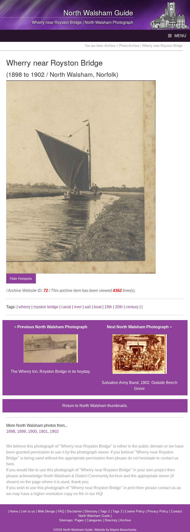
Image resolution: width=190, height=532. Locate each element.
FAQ (61, 511)
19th (108, 307)
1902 (54, 431)
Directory (91, 511)
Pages (79, 520)
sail (88, 307)
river (78, 307)
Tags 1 (105, 511)
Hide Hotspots (21, 278)
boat (97, 307)
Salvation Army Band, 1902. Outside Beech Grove (139, 358)
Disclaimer (74, 511)
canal (66, 307)
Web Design (46, 511)
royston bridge (45, 307)
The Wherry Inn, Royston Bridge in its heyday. (51, 349)
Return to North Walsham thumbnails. (95, 406)
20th (119, 307)
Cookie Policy (135, 511)
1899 (21, 431)
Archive (109, 46)
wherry (24, 307)
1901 (43, 431)
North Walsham (87, 12)
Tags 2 (117, 511)
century (132, 307)
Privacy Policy (157, 511)
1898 (10, 431)
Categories (94, 520)
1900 (32, 431)
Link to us (28, 511)
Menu (179, 36)
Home (14, 511)
